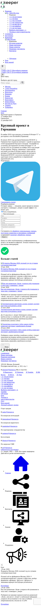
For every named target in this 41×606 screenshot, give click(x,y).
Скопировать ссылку (8, 202)
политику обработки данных (20, 235)
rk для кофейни (15, 26)
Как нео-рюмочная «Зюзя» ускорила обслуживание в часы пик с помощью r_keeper (20, 290)
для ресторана (7, 377)
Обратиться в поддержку (10, 449)
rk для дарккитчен (16, 22)
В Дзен (19, 375)
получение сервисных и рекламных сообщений (18, 233)
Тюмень (8, 105)
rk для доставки (15, 28)
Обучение (12, 58)
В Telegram (19, 372)
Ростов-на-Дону (11, 103)
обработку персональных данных (24, 231)
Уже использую (9, 214)
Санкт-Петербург (11, 88)
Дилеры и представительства (19, 32)
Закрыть (4, 237)
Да (2, 74)
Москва (8, 86)
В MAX (11, 375)
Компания (8, 37)
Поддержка (9, 36)
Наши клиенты (14, 47)
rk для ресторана (15, 17)
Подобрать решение (8, 227)
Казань (7, 96)
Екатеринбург (10, 90)
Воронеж (8, 94)
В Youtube (30, 372)
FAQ (2, 401)
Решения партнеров (8, 357)
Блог (6, 60)
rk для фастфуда (15, 24)
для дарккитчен (8, 382)
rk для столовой (15, 20)
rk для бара (13, 19)
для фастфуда (7, 384)
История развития (15, 43)
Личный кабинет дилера (9, 405)
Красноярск (9, 100)
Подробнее (5, 586)
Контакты (12, 51)
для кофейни (7, 386)
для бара (5, 378)
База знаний (9, 62)
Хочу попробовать (10, 212)
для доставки (7, 388)
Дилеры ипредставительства (7, 398)
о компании (5, 353)
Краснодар (9, 98)
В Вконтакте (8, 372)
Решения (8, 11)
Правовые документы (17, 49)
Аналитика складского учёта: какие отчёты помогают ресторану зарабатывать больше (20, 331)
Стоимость (9, 34)
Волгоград (9, 92)
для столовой (7, 380)
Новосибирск (10, 102)
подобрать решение (21, 70)
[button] (20, 556)
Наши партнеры (15, 45)
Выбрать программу (17, 30)
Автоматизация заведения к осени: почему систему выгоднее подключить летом (19, 310)
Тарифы (4, 392)
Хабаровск (9, 107)
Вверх (6, 347)
